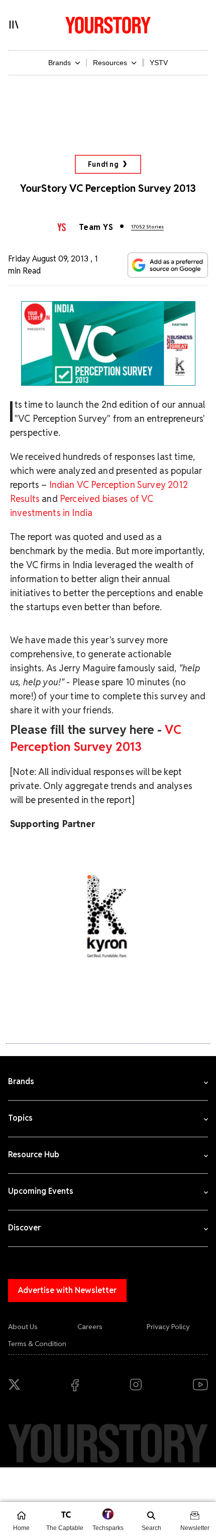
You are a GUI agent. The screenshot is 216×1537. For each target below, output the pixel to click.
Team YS (96, 227)
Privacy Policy (168, 1326)
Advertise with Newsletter (67, 1290)
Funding (103, 164)
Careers (89, 1326)
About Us (23, 1326)
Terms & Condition (37, 1343)
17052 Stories (147, 226)
